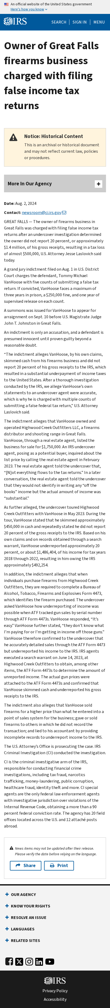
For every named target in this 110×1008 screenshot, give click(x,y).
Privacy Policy (55, 991)
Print (62, 866)
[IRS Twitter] (19, 961)
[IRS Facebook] (9, 961)
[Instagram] (29, 961)
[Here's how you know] (55, 7)
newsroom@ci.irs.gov (41, 212)
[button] (80, 22)
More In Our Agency (30, 183)
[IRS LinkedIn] (39, 961)
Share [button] (29, 866)
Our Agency (23, 894)
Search (59, 22)
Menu (99, 22)
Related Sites (25, 940)
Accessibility (55, 999)
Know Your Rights (30, 906)
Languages (22, 929)
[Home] (15, 21)
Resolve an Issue (28, 917)
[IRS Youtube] (49, 961)
